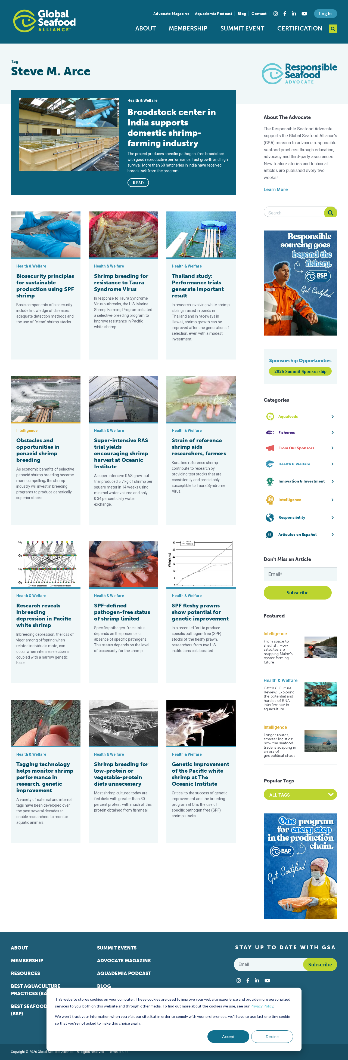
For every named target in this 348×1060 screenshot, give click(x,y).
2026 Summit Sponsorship (300, 371)
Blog (242, 13)
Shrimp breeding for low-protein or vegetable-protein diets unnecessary (121, 774)
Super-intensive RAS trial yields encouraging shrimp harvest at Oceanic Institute (121, 453)
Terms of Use (118, 1052)
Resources (25, 973)
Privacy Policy (261, 1006)
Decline (272, 1036)
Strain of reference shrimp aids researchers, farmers (199, 447)
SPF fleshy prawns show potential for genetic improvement (200, 612)
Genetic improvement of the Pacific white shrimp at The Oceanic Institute (200, 774)
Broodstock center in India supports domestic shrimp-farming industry (172, 127)
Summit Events (116, 948)
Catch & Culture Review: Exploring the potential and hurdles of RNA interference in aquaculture (279, 698)
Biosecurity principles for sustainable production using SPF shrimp (45, 286)
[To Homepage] (44, 21)
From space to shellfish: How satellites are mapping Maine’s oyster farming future (278, 651)
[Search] (330, 213)
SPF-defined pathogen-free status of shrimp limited (122, 612)
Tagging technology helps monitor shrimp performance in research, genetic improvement (44, 777)
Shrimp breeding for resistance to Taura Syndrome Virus (121, 282)
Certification (299, 28)
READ (138, 183)
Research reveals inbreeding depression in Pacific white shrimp (43, 615)
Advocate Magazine (171, 13)
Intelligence (275, 633)
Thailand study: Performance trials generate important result (198, 286)
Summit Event (242, 28)
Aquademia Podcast (213, 13)
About (145, 28)
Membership (188, 28)
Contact (258, 13)
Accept (228, 1036)
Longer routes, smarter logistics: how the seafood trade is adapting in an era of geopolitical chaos (280, 745)
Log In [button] (325, 14)
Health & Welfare (280, 680)
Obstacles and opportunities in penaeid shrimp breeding (38, 450)
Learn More (276, 189)
